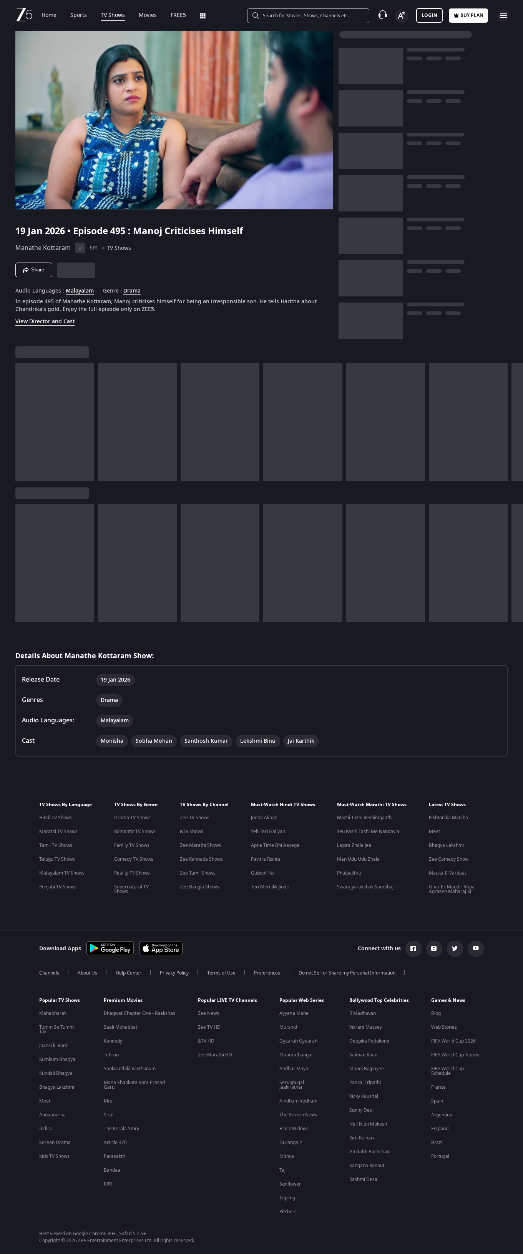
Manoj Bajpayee (366, 1068)
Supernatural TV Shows (131, 889)
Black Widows (294, 1128)
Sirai (108, 1114)
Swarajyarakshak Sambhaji (366, 886)
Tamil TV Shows (55, 845)
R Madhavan (362, 1013)
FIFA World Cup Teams (455, 1054)
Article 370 (115, 1142)
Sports (78, 15)
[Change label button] (401, 16)
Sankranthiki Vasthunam (130, 1068)
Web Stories (444, 1027)
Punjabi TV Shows (57, 886)
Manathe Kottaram (43, 248)
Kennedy (113, 1041)
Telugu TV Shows (57, 859)
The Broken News (298, 1114)
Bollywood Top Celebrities (379, 1000)
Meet (434, 831)
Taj (282, 1170)
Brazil (437, 1142)
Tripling (287, 1197)
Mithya (286, 1156)
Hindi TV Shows (55, 817)
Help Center (128, 973)
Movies (148, 15)
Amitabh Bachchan (369, 1151)
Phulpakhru (349, 873)
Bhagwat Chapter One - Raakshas (139, 1013)
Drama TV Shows (132, 817)
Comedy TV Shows (133, 859)
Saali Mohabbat (120, 1027)
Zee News (208, 1013)
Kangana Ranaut (366, 1165)
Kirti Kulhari (361, 1137)
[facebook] (413, 949)
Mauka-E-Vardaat (447, 873)
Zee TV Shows (194, 817)
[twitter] (455, 949)
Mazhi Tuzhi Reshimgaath (364, 817)
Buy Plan (471, 15)
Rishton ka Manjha (448, 817)
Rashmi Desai (364, 1179)
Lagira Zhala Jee (354, 845)
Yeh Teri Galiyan (268, 831)
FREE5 (178, 15)
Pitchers (288, 1211)
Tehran (111, 1054)
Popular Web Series (301, 1000)
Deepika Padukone (369, 1041)
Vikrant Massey (365, 1027)
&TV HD (206, 1041)
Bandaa (112, 1170)
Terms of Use (221, 973)
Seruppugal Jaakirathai (291, 1085)
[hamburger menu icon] (503, 15)
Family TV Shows (131, 845)
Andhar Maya (293, 1068)
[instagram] (434, 949)
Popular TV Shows (59, 1000)
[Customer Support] (383, 15)
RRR (108, 1184)
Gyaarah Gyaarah (298, 1041)
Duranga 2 (290, 1142)
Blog (436, 1013)
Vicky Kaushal (363, 1096)
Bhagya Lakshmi (446, 845)
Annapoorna (52, 1114)
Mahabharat (52, 1013)
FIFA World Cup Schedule (447, 1071)
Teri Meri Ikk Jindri (270, 886)
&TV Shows (191, 831)
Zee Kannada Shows (201, 859)
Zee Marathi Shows (200, 845)
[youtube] (476, 949)
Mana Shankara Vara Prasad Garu (134, 1085)
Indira (45, 1128)
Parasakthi (115, 1156)
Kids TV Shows (54, 1156)
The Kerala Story (121, 1128)
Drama (132, 291)
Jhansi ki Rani (53, 1045)
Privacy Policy (174, 973)
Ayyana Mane (294, 1013)
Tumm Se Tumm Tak (56, 1029)
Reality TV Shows (132, 873)
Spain (437, 1101)
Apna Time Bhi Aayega (275, 845)
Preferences (267, 973)
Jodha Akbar (264, 817)
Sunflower (290, 1184)
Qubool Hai (263, 873)
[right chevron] (514, 422)
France (438, 1087)
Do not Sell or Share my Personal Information (347, 973)
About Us (87, 973)
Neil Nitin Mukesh (368, 1124)
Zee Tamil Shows (198, 873)
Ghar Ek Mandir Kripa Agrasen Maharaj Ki (452, 889)
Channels (49, 973)
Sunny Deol (361, 1110)
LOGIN (429, 15)
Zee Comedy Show (448, 859)
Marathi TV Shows (58, 831)
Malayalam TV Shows (62, 873)
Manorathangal (295, 1054)
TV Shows (113, 15)
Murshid (288, 1027)
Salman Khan (363, 1054)
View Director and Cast (45, 322)
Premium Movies (123, 1000)
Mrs (108, 1101)
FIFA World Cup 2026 (453, 1041)
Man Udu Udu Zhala (358, 859)
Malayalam (80, 291)
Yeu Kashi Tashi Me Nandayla (368, 831)
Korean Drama (55, 1142)
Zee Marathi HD (215, 1054)
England (439, 1128)
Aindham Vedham (298, 1101)
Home (49, 15)
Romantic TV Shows (135, 831)
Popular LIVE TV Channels (227, 1000)
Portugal (440, 1156)
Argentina (441, 1114)
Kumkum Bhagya (57, 1059)
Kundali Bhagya (55, 1073)
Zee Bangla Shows (199, 886)
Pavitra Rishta (265, 859)
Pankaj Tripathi (365, 1082)
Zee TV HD (209, 1027)
